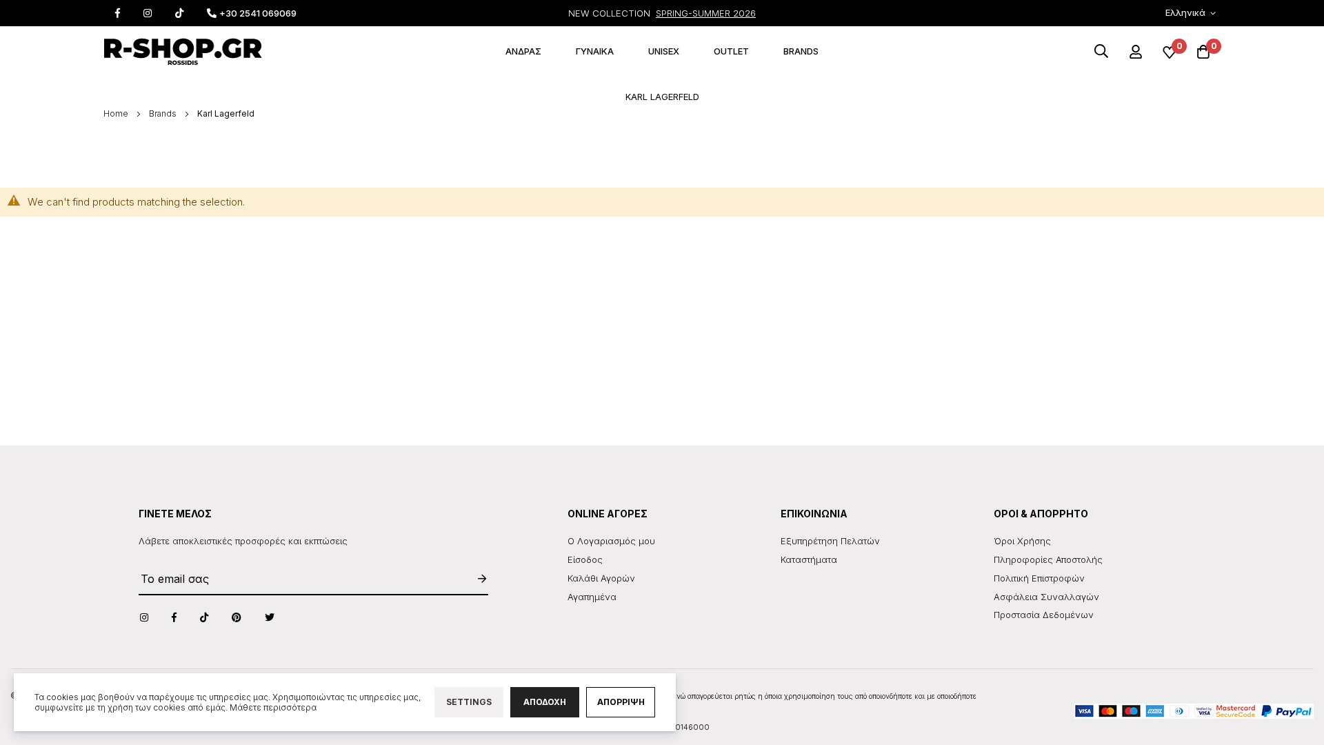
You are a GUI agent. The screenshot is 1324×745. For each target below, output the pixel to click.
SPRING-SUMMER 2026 (706, 13)
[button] (1193, 13)
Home (116, 113)
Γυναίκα (595, 51)
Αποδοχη (544, 702)
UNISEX (663, 51)
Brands (164, 113)
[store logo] (182, 52)
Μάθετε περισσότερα (273, 707)
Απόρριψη (621, 702)
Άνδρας (523, 51)
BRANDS (801, 51)
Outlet (731, 51)
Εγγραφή (475, 578)
